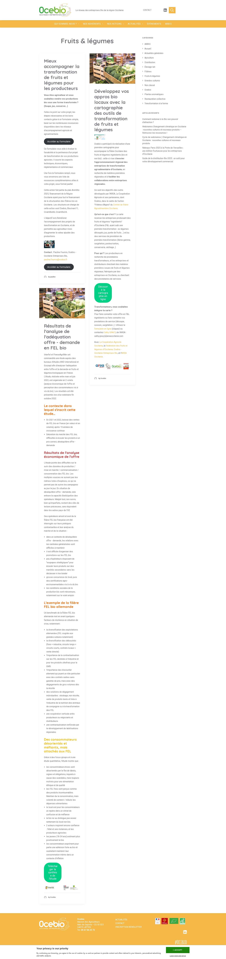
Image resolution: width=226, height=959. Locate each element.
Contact (147, 10)
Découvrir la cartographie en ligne (103, 293)
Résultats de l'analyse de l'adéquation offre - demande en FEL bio (62, 337)
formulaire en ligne (102, 329)
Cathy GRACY (110, 332)
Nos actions (114, 24)
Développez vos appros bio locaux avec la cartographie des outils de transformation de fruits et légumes (111, 110)
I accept (177, 950)
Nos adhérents (92, 24)
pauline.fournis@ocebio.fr (55, 259)
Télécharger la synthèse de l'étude (53, 872)
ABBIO (168, 24)
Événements (154, 24)
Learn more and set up (178, 956)
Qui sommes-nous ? (65, 24)
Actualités (134, 24)
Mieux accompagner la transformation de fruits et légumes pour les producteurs (61, 74)
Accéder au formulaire (58, 141)
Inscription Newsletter (128, 927)
